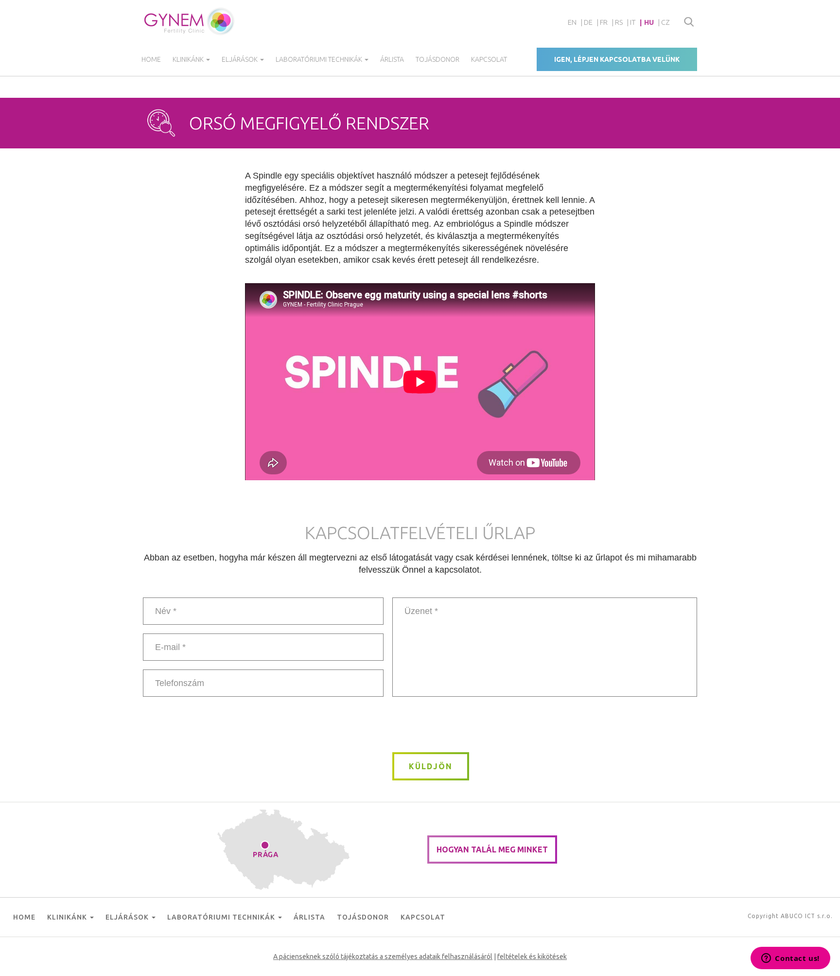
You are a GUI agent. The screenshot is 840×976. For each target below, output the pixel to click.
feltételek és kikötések (532, 956)
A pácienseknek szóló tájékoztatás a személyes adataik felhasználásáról (382, 956)
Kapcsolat (489, 59)
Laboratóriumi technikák (320, 59)
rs (619, 22)
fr (604, 22)
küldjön (431, 766)
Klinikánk (189, 59)
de (588, 22)
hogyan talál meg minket (492, 849)
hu (649, 22)
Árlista (392, 59)
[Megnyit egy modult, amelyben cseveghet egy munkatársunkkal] (790, 959)
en (572, 22)
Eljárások (240, 59)
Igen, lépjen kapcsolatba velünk (617, 59)
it (633, 22)
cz (665, 22)
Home (151, 59)
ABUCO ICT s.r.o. (807, 916)
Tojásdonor (437, 59)
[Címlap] (190, 21)
